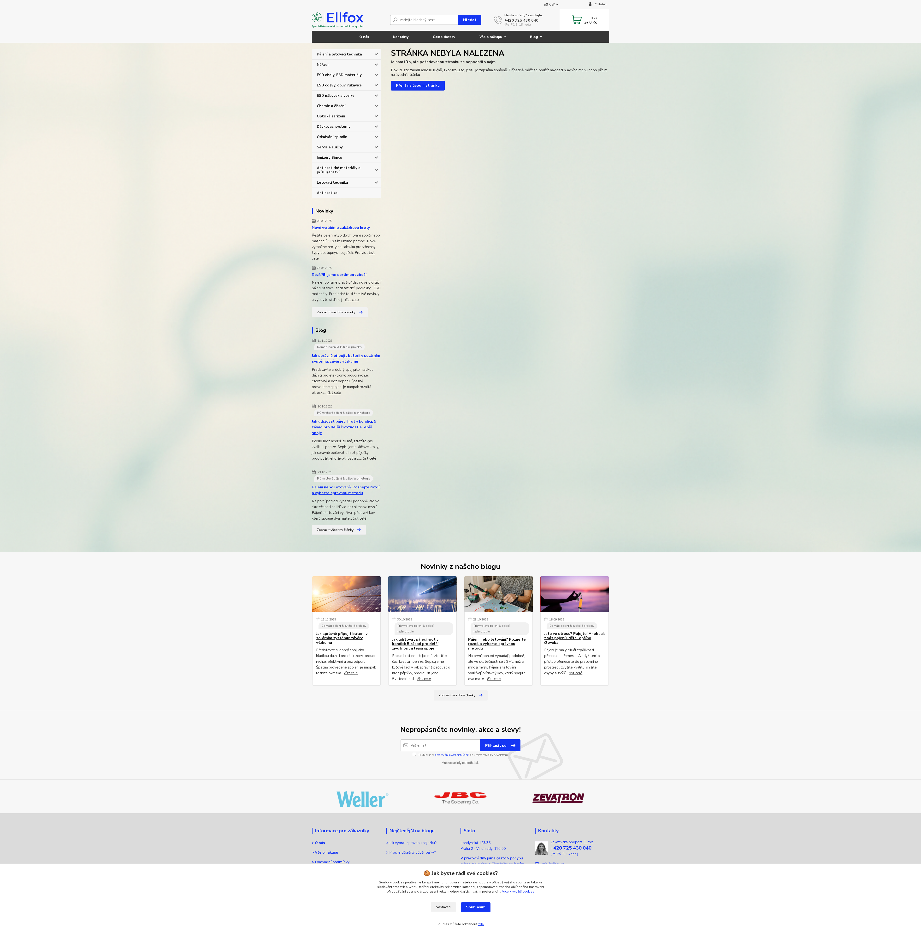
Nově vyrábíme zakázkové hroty (341, 227)
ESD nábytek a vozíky (335, 95)
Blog (534, 36)
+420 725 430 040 (521, 20)
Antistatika (327, 192)
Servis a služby (330, 147)
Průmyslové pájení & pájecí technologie (343, 413)
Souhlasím (475, 907)
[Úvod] (349, 20)
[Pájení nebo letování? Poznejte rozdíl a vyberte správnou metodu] (498, 594)
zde (481, 924)
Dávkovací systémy (333, 126)
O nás (364, 36)
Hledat (469, 20)
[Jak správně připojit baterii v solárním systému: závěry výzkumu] (346, 594)
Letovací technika (332, 182)
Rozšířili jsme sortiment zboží (339, 274)
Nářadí (323, 64)
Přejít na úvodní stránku (418, 85)
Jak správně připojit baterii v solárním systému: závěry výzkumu (346, 358)
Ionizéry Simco (329, 157)
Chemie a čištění (331, 105)
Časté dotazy (444, 36)
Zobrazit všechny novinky (336, 312)
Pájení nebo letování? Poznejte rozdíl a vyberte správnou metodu (346, 490)
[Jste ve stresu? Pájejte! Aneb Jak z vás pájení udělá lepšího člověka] (574, 594)
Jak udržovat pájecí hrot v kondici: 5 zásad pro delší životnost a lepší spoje (344, 427)
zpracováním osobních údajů (452, 755)
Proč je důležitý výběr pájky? (413, 852)
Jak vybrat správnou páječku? (413, 842)
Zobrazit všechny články (335, 530)
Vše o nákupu (490, 36)
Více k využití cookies (518, 891)
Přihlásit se (496, 745)
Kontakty (401, 36)
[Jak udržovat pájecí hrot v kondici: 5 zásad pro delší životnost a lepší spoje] (422, 594)
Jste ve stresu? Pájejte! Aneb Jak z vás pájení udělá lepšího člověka (574, 638)
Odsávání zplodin (332, 136)
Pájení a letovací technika (339, 54)
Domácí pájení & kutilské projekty (339, 347)
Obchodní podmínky (332, 862)
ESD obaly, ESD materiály (339, 75)
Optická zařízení (331, 116)
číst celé (352, 299)
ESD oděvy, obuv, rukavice (339, 85)
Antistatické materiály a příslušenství (338, 170)
